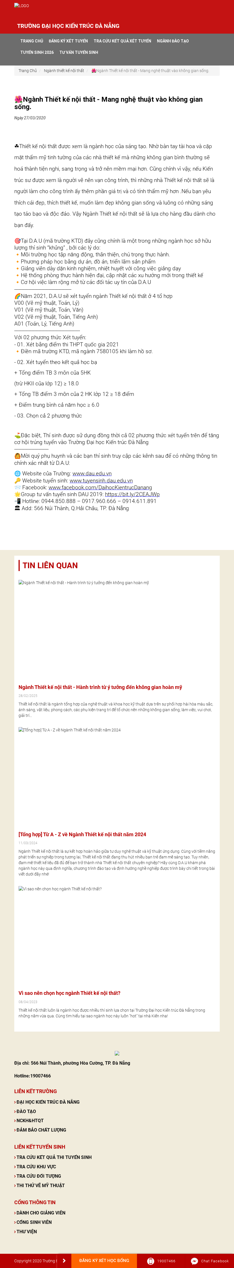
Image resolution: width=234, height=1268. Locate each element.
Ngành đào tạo (173, 41)
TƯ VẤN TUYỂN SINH (78, 52)
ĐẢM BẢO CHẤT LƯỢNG (41, 1130)
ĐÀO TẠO (26, 1111)
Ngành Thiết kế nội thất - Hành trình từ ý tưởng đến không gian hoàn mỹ (100, 687)
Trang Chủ (28, 70)
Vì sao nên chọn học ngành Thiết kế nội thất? (69, 993)
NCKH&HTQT (30, 1120)
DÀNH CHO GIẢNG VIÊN (41, 1213)
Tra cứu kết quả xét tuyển (122, 41)
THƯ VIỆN (27, 1231)
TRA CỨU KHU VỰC (36, 1166)
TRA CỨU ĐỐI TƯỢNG (39, 1176)
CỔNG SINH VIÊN (34, 1222)
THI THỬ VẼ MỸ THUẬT (41, 1185)
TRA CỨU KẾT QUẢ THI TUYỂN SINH (54, 1157)
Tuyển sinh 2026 (37, 52)
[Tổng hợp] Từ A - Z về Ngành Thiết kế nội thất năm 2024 (82, 834)
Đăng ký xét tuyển (68, 41)
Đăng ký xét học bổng (104, 1260)
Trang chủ (31, 41)
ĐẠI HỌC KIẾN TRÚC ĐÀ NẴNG (48, 1102)
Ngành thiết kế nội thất (64, 70)
